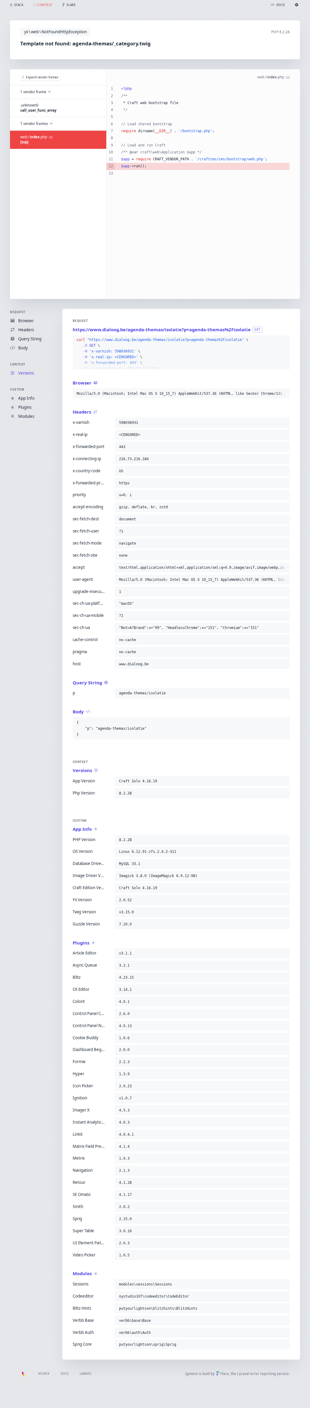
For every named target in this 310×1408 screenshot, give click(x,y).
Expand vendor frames (42, 77)
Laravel (86, 1373)
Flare (224, 1373)
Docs (64, 1373)
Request (17, 312)
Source (44, 1373)
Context (17, 364)
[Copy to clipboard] (284, 340)
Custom (17, 389)
